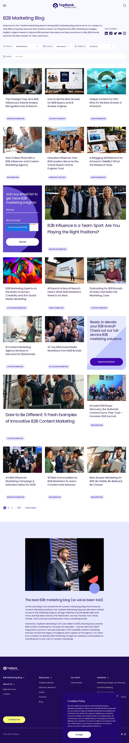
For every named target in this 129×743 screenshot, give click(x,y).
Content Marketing (99, 308)
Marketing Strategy (57, 177)
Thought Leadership (57, 119)
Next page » (31, 507)
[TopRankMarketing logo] (64, 5)
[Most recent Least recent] (63, 46)
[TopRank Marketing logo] (11, 668)
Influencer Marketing (15, 119)
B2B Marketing (13, 177)
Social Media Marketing (16, 308)
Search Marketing (98, 119)
